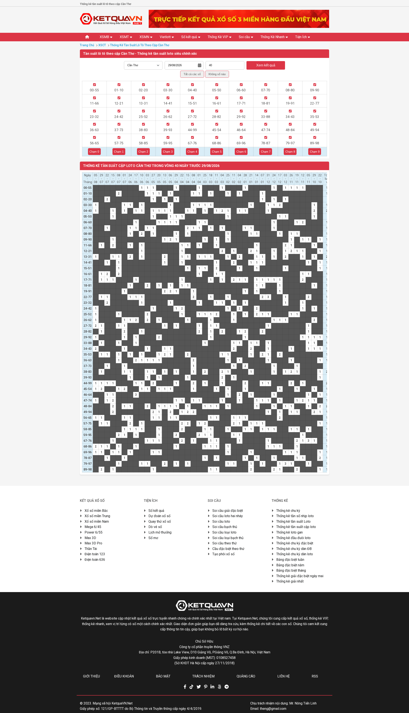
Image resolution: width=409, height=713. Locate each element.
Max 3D (90, 538)
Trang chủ (87, 45)
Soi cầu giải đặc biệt (227, 511)
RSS (315, 676)
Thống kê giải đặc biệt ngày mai (299, 576)
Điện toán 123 (95, 554)
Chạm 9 (315, 151)
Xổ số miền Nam (97, 521)
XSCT (102, 45)
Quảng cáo (246, 676)
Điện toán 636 (95, 560)
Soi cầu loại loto (224, 532)
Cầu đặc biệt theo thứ (228, 549)
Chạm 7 (266, 151)
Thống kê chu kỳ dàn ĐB (294, 549)
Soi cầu (244, 37)
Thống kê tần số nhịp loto (295, 516)
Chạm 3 (168, 151)
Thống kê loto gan (289, 532)
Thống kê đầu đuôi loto (293, 538)
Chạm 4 (192, 151)
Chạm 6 (241, 151)
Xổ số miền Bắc (96, 511)
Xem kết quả (265, 65)
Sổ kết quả (189, 37)
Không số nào (217, 74)
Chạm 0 (94, 151)
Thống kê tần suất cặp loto (296, 527)
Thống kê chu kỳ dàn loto (294, 554)
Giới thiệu (91, 676)
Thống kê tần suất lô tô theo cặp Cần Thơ (139, 45)
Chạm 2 (143, 151)
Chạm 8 (290, 151)
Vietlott (165, 37)
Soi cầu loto (221, 521)
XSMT (124, 37)
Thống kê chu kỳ (288, 511)
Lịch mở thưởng (159, 532)
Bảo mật (163, 676)
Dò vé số (155, 527)
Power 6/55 (93, 532)
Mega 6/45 (93, 527)
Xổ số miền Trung (97, 516)
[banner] (239, 27)
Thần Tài (91, 549)
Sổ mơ (153, 538)
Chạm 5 (217, 151)
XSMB (104, 37)
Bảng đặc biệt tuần (290, 560)
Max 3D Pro (93, 543)
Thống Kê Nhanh (273, 37)
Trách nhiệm (203, 676)
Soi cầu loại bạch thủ (227, 538)
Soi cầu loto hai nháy (227, 516)
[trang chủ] (111, 24)
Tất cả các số (192, 74)
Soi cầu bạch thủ (224, 527)
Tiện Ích (301, 37)
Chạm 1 (119, 151)
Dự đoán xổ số (159, 516)
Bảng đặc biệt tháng (291, 570)
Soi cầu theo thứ (224, 543)
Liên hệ (283, 676)
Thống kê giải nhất (290, 581)
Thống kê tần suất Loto (293, 521)
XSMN (144, 37)
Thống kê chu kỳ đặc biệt (294, 543)
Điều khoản (124, 676)
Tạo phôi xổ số (223, 554)
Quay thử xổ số (159, 521)
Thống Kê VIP (218, 37)
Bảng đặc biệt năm (290, 565)
